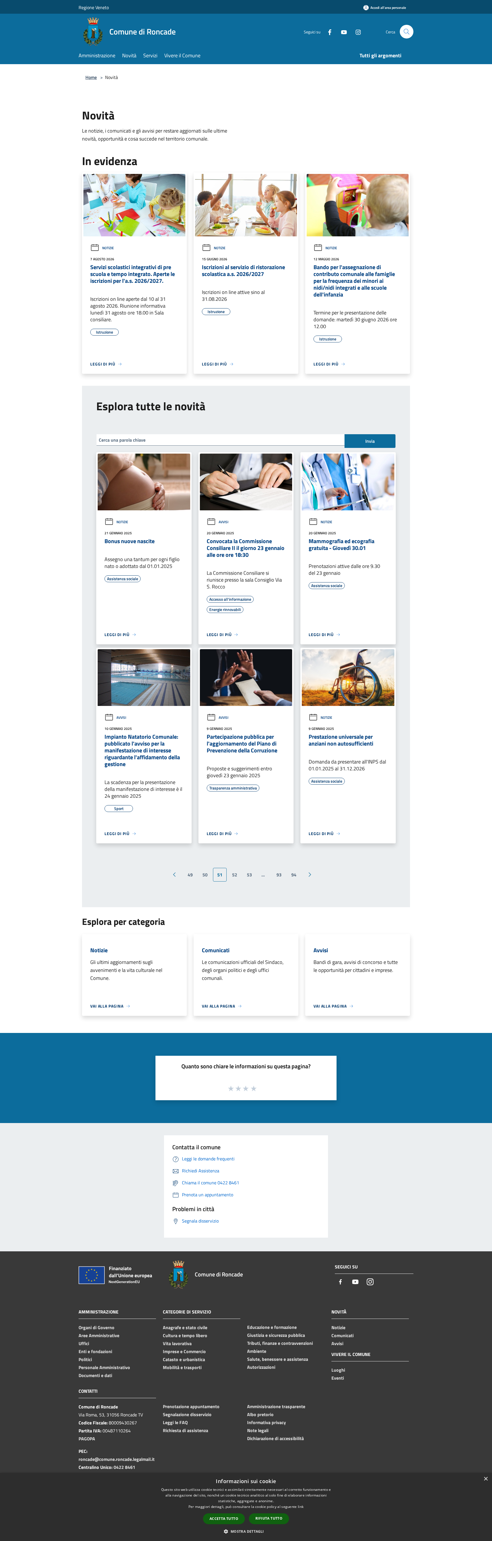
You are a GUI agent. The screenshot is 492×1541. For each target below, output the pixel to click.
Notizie (108, 248)
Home (91, 77)
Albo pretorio (260, 1414)
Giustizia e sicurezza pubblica (276, 1335)
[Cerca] (406, 31)
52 (234, 874)
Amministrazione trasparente (276, 1406)
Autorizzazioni (261, 1367)
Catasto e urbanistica (184, 1359)
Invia (370, 441)
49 (190, 874)
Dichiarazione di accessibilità (275, 1438)
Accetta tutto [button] (224, 1518)
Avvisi (223, 522)
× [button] (485, 1479)
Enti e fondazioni (95, 1351)
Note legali (257, 1430)
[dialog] (246, 1507)
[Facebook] (327, 31)
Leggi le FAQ (175, 1422)
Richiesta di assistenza (185, 1430)
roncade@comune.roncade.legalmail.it (117, 1459)
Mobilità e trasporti (182, 1367)
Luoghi (338, 1370)
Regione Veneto (94, 7)
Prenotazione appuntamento (191, 1406)
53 (249, 874)
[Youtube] (341, 31)
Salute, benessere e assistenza (277, 1359)
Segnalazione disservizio (187, 1414)
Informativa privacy (266, 1422)
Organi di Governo (96, 1327)
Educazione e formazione (272, 1327)
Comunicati (342, 1335)
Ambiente (256, 1351)
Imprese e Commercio (184, 1351)
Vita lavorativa (177, 1343)
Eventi (337, 1377)
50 (205, 874)
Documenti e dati (95, 1375)
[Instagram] (356, 31)
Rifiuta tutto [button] (268, 1518)
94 (293, 874)
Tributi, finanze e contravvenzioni (280, 1343)
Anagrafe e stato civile (185, 1327)
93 (279, 874)
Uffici (84, 1343)
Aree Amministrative (99, 1335)
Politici (85, 1359)
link (301, 1506)
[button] (246, 1531)
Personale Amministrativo (104, 1367)
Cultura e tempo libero (185, 1335)
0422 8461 (124, 1467)
